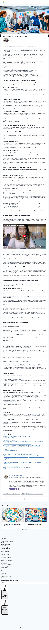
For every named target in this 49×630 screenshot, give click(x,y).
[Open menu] (47, 2)
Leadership (3, 558)
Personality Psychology (5, 569)
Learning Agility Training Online (34, 524)
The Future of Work (4, 574)
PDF (5, 451)
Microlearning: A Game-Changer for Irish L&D (11, 499)
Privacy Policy (4, 621)
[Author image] (6, 41)
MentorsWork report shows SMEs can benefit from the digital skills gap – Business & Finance (22, 445)
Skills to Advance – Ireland (9, 437)
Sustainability (3, 573)
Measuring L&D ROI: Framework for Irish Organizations (35, 499)
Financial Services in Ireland (6, 552)
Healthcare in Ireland (5, 554)
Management (3, 561)
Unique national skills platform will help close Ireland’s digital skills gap (17, 436)
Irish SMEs (23, 493)
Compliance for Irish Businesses (7, 541)
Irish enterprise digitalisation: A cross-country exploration (15, 460)
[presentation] (13, 515)
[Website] (18, 489)
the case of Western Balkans (9, 440)
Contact (18, 621)
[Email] (16, 489)
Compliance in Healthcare (6, 544)
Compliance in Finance (5, 542)
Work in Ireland (4, 577)
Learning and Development (6, 560)
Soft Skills (3, 570)
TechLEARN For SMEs (8, 438)
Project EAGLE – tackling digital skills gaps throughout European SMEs (17, 467)
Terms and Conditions (12, 621)
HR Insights (3, 555)
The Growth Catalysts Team (15, 475)
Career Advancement (5, 539)
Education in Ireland (5, 550)
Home (5, 449)
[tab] (22, 529)
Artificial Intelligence (5, 536)
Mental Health (4, 563)
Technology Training (39, 493)
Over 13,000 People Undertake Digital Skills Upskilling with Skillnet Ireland (18, 454)
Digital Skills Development (7, 493)
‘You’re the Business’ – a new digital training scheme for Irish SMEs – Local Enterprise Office (21, 453)
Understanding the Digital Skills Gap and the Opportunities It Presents (17, 444)
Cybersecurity (3, 545)
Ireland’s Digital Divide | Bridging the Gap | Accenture (14, 466)
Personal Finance (4, 567)
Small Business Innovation (30, 493)
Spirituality (3, 571)
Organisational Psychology (6, 564)
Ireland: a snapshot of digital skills (10, 450)
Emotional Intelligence (5, 551)
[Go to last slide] (4, 518)
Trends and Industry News (6, 576)
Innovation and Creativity (6, 557)
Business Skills (4, 538)
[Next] (45, 518)
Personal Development (5, 566)
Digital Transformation (16, 493)
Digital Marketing (4, 547)
